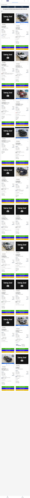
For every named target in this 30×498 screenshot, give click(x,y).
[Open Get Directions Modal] (24, 1)
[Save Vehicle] (13, 24)
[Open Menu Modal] (2, 1)
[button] (8, 46)
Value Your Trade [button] (8, 47)
